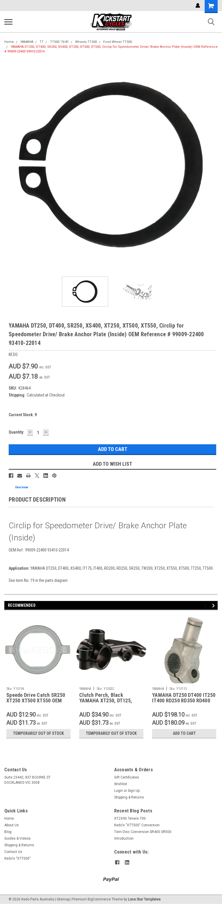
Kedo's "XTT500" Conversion (137, 825)
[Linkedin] (45, 475)
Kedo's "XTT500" (17, 858)
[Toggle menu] (8, 22)
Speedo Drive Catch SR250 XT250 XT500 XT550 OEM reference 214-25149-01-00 (36, 698)
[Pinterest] (54, 475)
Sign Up (134, 791)
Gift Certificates (126, 777)
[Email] (19, 475)
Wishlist (120, 784)
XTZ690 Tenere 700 (130, 818)
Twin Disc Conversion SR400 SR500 (142, 832)
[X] (37, 475)
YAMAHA (26, 42)
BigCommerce (99, 899)
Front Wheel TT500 (117, 42)
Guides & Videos (17, 838)
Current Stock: (23, 414)
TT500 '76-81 (59, 42)
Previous (8, 165)
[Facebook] (11, 475)
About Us (11, 825)
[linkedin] (127, 862)
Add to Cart (184, 733)
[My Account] (197, 5)
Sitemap (63, 899)
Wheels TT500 (86, 42)
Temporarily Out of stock (38, 733)
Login (118, 791)
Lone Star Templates (144, 899)
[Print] (28, 475)
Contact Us (13, 852)
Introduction (124, 838)
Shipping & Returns (129, 797)
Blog (8, 832)
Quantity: (16, 432)
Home (9, 42)
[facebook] (117, 862)
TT (42, 42)
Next (213, 165)
